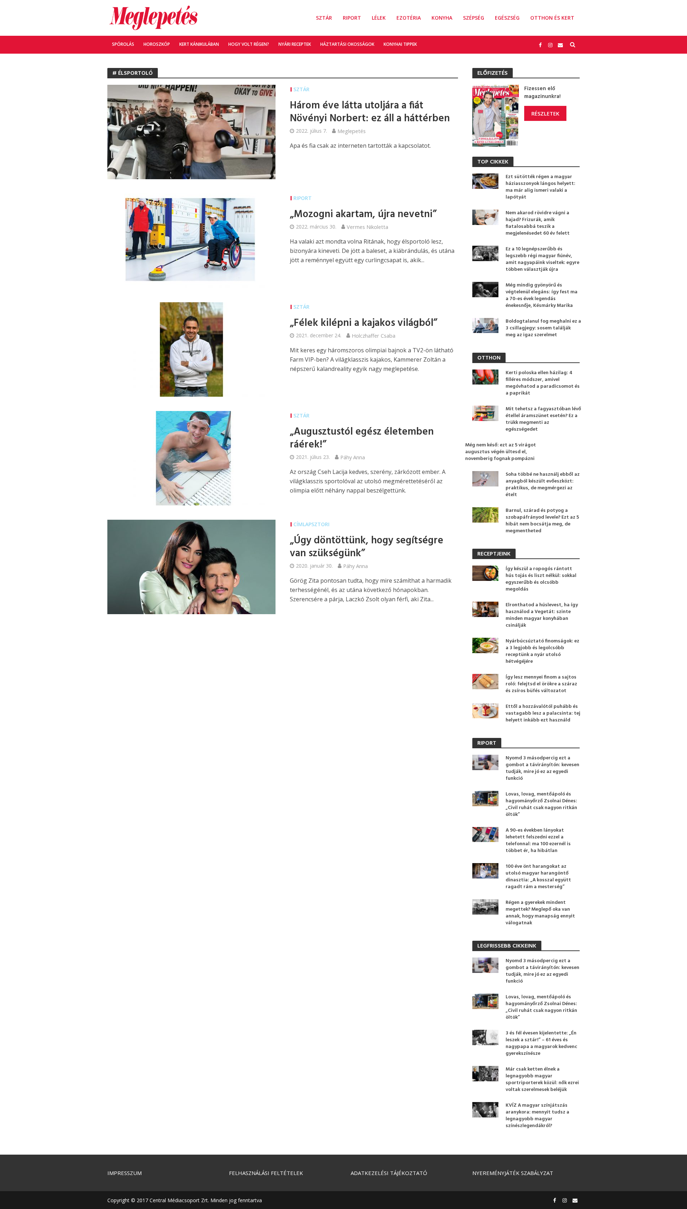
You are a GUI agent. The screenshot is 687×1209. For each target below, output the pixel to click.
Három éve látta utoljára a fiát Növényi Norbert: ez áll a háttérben (370, 112)
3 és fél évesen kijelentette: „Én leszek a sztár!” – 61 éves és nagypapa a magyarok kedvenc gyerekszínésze (541, 1043)
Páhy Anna (352, 457)
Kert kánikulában (199, 44)
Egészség (507, 17)
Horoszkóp (156, 44)
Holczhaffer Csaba (373, 335)
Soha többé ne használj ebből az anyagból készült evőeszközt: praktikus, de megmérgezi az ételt (543, 484)
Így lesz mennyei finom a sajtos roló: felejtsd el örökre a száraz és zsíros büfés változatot (541, 684)
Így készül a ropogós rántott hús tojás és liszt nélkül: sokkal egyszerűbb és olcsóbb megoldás (541, 579)
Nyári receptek (294, 44)
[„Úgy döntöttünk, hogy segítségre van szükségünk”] (191, 566)
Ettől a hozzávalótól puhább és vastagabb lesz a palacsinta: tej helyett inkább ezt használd (543, 713)
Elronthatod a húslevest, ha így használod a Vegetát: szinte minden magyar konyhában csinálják (542, 615)
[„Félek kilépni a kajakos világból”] (191, 349)
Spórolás (123, 44)
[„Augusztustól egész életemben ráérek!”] (191, 457)
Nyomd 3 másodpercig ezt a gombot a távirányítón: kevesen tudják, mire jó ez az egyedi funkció (542, 768)
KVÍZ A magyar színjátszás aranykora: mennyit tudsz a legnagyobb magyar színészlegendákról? (537, 1115)
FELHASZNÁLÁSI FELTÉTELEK (266, 1172)
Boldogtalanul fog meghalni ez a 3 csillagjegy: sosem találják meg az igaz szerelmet (543, 328)
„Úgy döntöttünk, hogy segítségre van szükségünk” (366, 547)
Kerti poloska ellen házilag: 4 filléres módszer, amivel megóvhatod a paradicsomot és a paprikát (543, 383)
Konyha (442, 17)
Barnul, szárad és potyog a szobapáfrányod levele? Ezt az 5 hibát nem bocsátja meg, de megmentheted (542, 520)
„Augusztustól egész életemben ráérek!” (362, 438)
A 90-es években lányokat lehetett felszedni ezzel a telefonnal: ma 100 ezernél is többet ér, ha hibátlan (538, 840)
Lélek (379, 17)
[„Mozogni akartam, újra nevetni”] (191, 240)
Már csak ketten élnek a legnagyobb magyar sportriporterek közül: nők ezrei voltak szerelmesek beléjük (542, 1079)
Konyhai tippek (400, 44)
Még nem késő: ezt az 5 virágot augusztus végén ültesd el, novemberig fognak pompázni (500, 452)
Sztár (324, 17)
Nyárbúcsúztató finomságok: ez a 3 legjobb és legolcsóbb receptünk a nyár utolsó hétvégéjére (542, 651)
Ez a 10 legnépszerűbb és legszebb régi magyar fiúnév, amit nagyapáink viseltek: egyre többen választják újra (542, 259)
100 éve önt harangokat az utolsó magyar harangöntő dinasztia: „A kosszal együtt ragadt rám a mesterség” (538, 876)
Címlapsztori (311, 524)
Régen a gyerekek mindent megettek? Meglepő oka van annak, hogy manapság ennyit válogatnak (540, 912)
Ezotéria (408, 17)
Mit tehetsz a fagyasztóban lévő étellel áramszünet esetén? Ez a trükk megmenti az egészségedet (543, 419)
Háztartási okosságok (347, 44)
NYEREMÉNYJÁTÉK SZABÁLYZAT (512, 1172)
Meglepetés (351, 130)
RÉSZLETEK (545, 113)
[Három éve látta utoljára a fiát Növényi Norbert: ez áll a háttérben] (191, 131)
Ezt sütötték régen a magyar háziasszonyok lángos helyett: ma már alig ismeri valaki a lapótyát (540, 187)
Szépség (473, 17)
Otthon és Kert (552, 17)
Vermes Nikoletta (367, 226)
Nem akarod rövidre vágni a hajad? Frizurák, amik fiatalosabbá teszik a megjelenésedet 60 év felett (538, 223)
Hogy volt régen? (248, 44)
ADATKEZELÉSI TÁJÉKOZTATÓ (389, 1172)
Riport (352, 17)
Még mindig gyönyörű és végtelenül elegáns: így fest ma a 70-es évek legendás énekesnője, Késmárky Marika (542, 295)
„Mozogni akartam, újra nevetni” (363, 214)
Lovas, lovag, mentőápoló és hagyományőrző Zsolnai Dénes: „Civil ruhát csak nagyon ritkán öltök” (541, 804)
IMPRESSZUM (124, 1172)
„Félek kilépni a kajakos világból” (363, 323)
